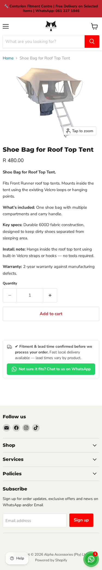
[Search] (92, 41)
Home (8, 58)
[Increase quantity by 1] (50, 295)
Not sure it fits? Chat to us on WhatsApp (55, 369)
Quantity (10, 283)
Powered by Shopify (51, 560)
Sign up (81, 520)
